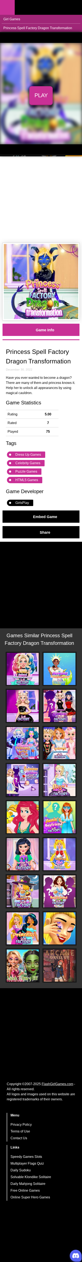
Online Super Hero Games (30, 1197)
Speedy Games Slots (26, 1156)
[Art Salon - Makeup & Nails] (59, 928)
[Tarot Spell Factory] (23, 706)
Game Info (45, 330)
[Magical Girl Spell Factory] (59, 854)
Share (45, 532)
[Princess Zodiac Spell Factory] (23, 780)
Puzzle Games (26, 471)
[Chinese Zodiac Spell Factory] (59, 706)
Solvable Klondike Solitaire (31, 1177)
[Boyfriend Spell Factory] (59, 891)
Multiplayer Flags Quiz (27, 1163)
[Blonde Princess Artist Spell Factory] (23, 743)
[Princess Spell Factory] (23, 928)
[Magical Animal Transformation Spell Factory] (23, 669)
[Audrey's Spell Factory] (23, 891)
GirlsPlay (22, 503)
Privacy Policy (21, 1124)
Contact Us (19, 1138)
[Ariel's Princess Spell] (23, 817)
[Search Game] (75, 8)
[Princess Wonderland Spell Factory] (59, 743)
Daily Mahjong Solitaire (28, 1184)
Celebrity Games (27, 463)
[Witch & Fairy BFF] (23, 965)
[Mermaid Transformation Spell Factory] (59, 669)
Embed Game (45, 516)
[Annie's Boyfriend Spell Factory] (59, 817)
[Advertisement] (41, 199)
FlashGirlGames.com (57, 1084)
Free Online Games (25, 1190)
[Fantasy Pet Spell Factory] (23, 854)
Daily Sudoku (21, 1170)
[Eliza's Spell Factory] (59, 780)
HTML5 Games (26, 480)
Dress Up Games (28, 454)
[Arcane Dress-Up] (59, 965)
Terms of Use (20, 1131)
